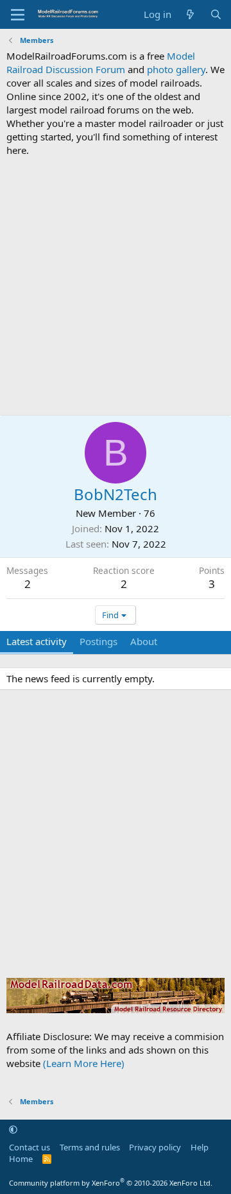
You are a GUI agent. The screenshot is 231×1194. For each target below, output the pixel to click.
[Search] (215, 14)
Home (21, 1159)
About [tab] (143, 641)
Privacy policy (155, 1147)
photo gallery (176, 69)
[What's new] (190, 14)
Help (200, 1147)
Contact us (29, 1147)
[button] (13, 1129)
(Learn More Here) (83, 1063)
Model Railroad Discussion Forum (100, 62)
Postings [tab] (98, 641)
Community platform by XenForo (110, 1183)
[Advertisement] (115, 286)
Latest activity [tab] (36, 641)
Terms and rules (90, 1147)
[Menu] (18, 15)
